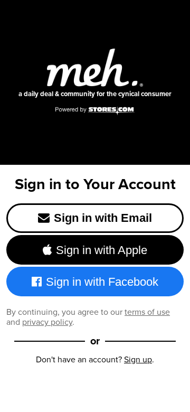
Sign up (138, 359)
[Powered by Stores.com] (95, 111)
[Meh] (95, 68)
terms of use (147, 312)
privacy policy (47, 322)
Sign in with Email (103, 217)
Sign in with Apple (101, 250)
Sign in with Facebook (102, 281)
